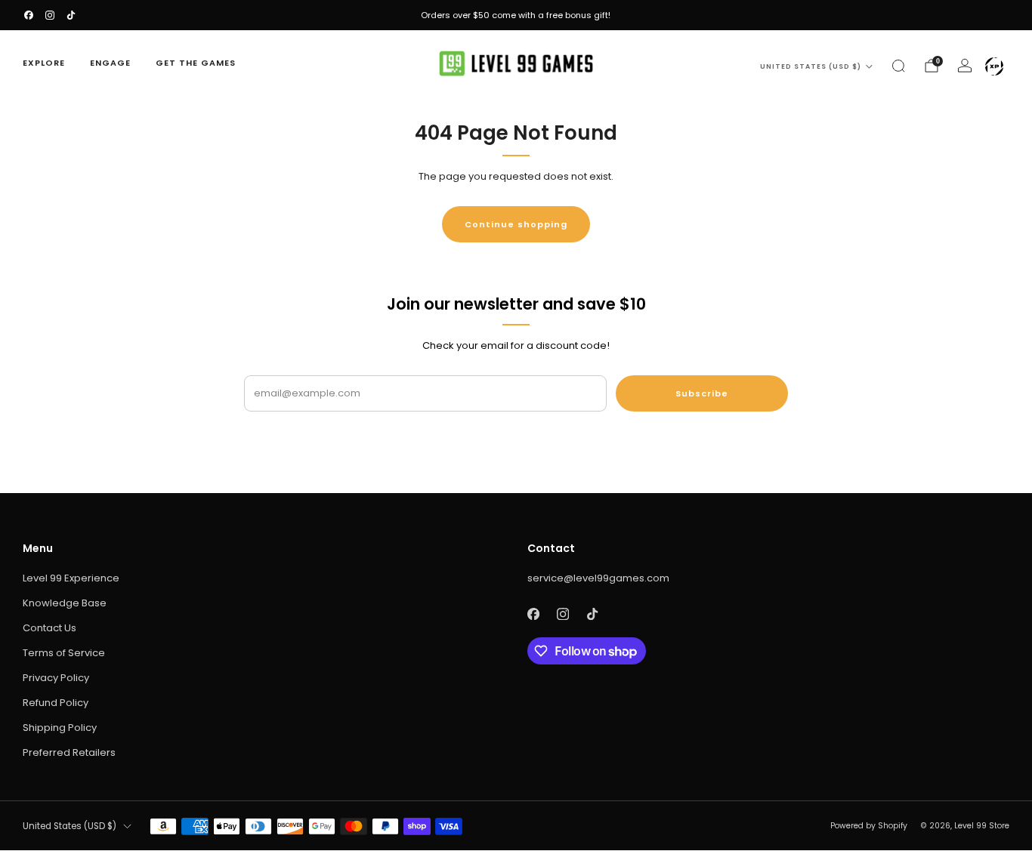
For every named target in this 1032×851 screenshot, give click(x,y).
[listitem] (515, 15)
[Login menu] (994, 66)
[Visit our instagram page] (49, 15)
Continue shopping (516, 224)
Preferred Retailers (69, 752)
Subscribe (701, 393)
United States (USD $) (810, 66)
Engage (110, 63)
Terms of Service (64, 653)
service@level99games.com (598, 578)
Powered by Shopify (868, 825)
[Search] (898, 65)
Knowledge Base (65, 603)
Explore (44, 63)
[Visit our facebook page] (28, 15)
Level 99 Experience (71, 578)
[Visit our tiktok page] (71, 15)
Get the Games (196, 63)
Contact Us (49, 628)
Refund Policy (55, 702)
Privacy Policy (56, 678)
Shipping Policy (60, 727)
